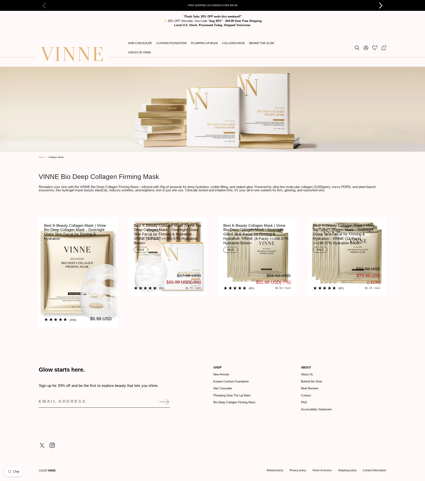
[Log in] (366, 47)
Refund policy (275, 470)
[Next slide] (378, 5)
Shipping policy (347, 470)
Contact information (374, 470)
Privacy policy (298, 470)
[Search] (357, 47)
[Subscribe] (162, 402)
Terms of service (322, 470)
